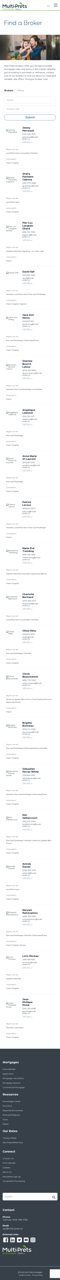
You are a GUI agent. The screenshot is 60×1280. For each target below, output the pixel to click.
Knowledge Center (11, 1101)
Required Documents (13, 1110)
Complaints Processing (14, 1181)
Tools (5, 1120)
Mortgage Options (11, 1083)
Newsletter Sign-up (12, 1177)
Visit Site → (27, 142)
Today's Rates (9, 1138)
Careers (6, 1168)
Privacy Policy (37, 1275)
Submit (30, 117)
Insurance (7, 1106)
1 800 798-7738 (20, 1219)
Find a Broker (9, 1069)
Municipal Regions (11, 1115)
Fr (48, 6)
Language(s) (11, 159)
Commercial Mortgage (13, 1087)
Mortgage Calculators (13, 1078)
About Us (7, 1172)
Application (8, 1074)
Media (5, 1124)
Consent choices (25, 1275)
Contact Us (8, 1158)
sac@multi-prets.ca (13, 1228)
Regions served (12, 149)
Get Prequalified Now (13, 1142)
